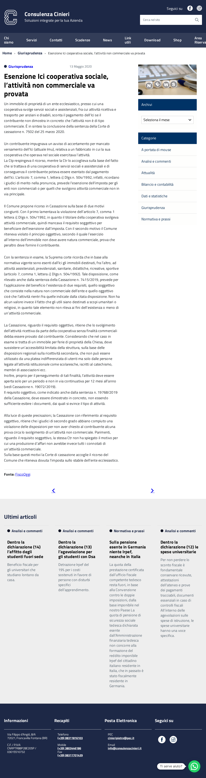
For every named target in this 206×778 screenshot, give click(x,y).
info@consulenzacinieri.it (124, 748)
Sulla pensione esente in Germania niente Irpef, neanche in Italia (127, 549)
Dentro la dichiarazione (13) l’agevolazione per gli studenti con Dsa (76, 549)
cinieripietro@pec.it (121, 738)
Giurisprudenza (30, 53)
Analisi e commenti (156, 161)
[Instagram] (199, 8)
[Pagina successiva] (152, 491)
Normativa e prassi (155, 219)
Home (7, 53)
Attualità (148, 172)
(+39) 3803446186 (69, 748)
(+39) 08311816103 (70, 738)
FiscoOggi (22, 474)
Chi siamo (8, 40)
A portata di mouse (156, 149)
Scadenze (82, 40)
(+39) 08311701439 (70, 755)
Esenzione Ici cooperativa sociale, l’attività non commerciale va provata (56, 85)
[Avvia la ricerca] (197, 20)
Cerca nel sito (151, 19)
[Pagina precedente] (53, 491)
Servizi (31, 40)
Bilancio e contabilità (157, 184)
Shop (177, 40)
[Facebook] (190, 8)
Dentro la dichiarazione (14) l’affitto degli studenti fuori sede (25, 549)
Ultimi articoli (20, 516)
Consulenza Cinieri (53, 16)
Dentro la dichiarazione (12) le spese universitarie (179, 547)
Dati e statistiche (154, 196)
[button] (194, 766)
